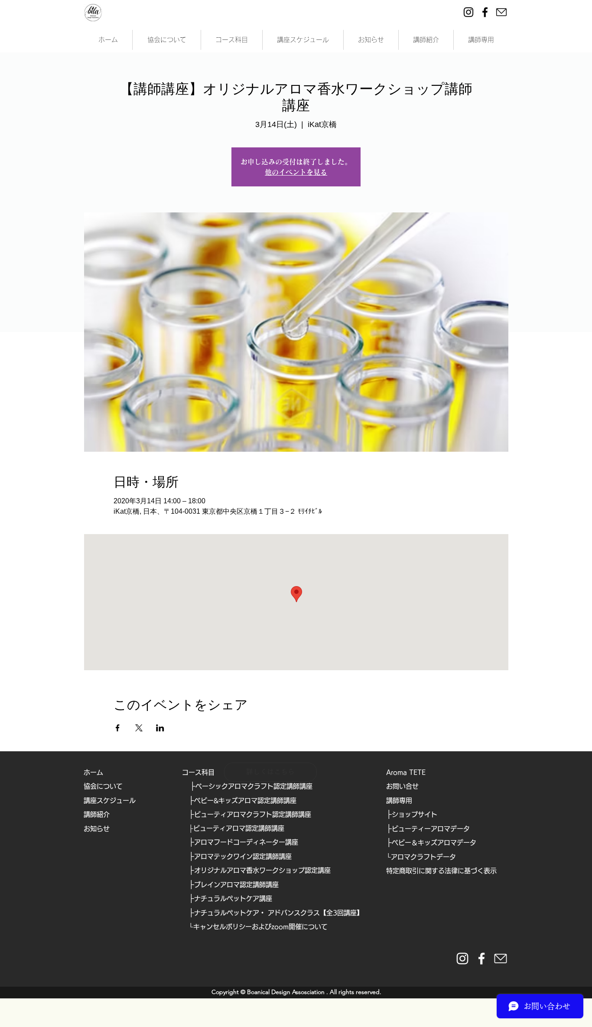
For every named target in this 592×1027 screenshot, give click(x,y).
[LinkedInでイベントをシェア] (160, 727)
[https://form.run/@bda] (500, 958)
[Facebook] (484, 12)
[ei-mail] (501, 12)
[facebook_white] (481, 958)
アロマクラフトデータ (423, 857)
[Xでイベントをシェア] (139, 727)
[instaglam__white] (462, 958)
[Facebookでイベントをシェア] (118, 727)
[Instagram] (468, 12)
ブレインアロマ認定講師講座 (236, 884)
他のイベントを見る (296, 172)
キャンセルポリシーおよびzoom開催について (260, 926)
